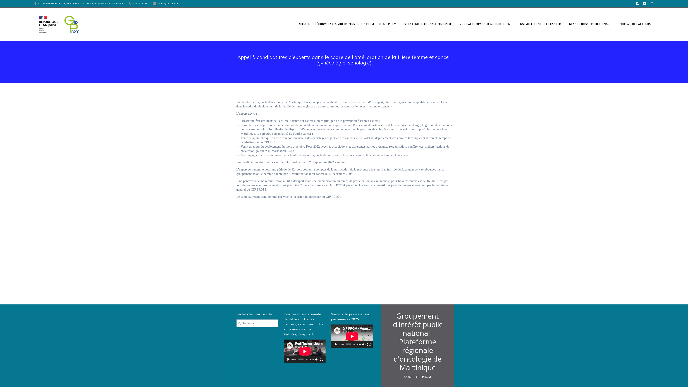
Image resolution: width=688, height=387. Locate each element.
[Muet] (317, 359)
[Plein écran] (321, 359)
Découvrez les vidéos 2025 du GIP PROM (344, 24)
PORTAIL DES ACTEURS (635, 24)
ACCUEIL (304, 24)
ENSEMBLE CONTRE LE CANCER (540, 24)
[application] (305, 351)
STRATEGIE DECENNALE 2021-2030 (428, 24)
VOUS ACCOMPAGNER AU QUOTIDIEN (485, 24)
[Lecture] (288, 359)
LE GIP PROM (387, 24)
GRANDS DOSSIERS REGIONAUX (590, 24)
